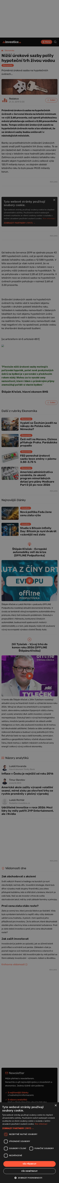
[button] (29, 1128)
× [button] (55, 1105)
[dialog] (29, 1142)
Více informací (41, 1124)
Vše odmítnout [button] (29, 1171)
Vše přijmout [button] (29, 1164)
